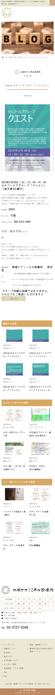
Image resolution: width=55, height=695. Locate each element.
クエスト (38, 185)
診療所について (10, 648)
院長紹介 (7, 652)
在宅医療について (11, 660)
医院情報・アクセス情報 (14, 668)
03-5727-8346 (27, 690)
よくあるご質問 (10, 664)
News (5, 672)
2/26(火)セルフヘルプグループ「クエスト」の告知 (40, 390)
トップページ (9, 645)
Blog (5, 676)
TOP (3, 57)
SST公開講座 (34, 545)
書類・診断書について (39, 645)
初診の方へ (8, 656)
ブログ (10, 57)
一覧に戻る (13, 298)
